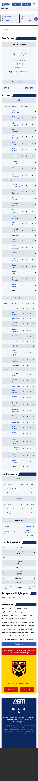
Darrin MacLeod (15, 118)
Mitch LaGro (14, 434)
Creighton (22, 71)
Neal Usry (15, 235)
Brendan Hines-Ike (15, 410)
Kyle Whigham (15, 111)
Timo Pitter (16, 342)
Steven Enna (14, 253)
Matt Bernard (15, 224)
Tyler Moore (14, 240)
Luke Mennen (15, 217)
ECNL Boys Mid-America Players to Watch (17, 632)
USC (22, 19)
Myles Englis (14, 455)
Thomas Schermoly (16, 185)
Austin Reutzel (14, 198)
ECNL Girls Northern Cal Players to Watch (17, 626)
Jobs (21, 719)
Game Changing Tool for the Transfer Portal (18, 615)
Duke (4, 19)
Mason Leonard (15, 162)
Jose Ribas (16, 318)
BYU (23, 16)
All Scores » (9, 9)
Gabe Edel (14, 266)
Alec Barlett (14, 149)
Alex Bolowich (15, 391)
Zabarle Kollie (15, 404)
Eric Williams (15, 124)
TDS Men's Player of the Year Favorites (16, 636)
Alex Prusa (16, 386)
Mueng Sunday (14, 156)
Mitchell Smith (15, 230)
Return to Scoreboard (9, 597)
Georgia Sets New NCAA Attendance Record (18, 622)
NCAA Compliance (19, 722)
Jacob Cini (16, 422)
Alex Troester (15, 130)
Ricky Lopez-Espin (14, 352)
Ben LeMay (14, 143)
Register (26, 4)
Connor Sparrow (15, 330)
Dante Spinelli (14, 417)
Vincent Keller (15, 336)
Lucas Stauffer (15, 360)
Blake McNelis (15, 427)
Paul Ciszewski (15, 247)
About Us (6, 717)
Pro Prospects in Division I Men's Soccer (16, 639)
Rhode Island (6, 16)
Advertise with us (13, 719)
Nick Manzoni (15, 211)
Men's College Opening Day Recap (14, 619)
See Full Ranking (19, 684)
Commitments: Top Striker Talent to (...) (16, 629)
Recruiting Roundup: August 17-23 (14, 608)
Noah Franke (14, 461)
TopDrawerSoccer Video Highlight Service (17, 612)
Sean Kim (15, 308)
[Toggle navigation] (34, 4)
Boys (11, 689)
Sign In (17, 4)
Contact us (27, 719)
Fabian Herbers (15, 381)
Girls (27, 689)
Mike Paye (15, 346)
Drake (23, 53)
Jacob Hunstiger (15, 192)
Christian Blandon (15, 324)
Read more (19, 644)
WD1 (2, 9)
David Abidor (14, 313)
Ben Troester (15, 279)
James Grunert (15, 137)
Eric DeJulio (16, 365)
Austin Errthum (15, 169)
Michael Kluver (15, 398)
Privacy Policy (30, 717)
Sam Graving (15, 260)
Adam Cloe (14, 272)
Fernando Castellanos (16, 449)
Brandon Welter (15, 204)
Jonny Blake (14, 285)
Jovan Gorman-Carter (15, 441)
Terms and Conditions (17, 717)
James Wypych (15, 175)
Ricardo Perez (15, 374)
